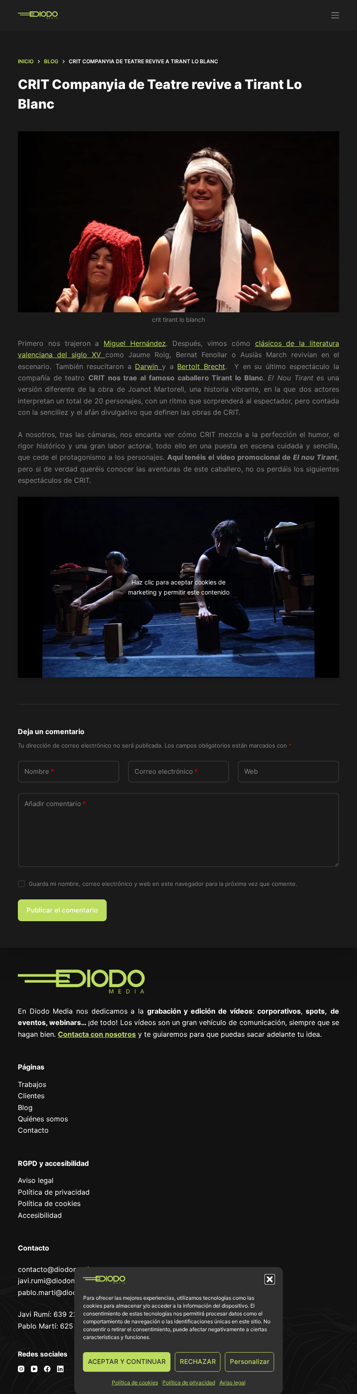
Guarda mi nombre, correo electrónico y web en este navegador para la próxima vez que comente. (163, 883)
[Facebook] (47, 1369)
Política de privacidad (188, 1382)
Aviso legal (232, 1382)
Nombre (39, 771)
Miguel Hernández (135, 343)
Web (251, 771)
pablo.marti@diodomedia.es (64, 1292)
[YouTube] (34, 1369)
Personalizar (249, 1361)
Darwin (148, 366)
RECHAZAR (198, 1361)
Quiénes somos (43, 1118)
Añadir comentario (55, 804)
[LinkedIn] (60, 1369)
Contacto (33, 1130)
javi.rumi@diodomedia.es (59, 1280)
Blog (25, 1107)
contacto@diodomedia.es (60, 1269)
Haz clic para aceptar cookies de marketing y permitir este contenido (178, 587)
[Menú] (335, 15)
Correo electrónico (166, 771)
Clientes (31, 1095)
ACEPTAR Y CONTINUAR (127, 1361)
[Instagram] (21, 1369)
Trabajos (32, 1084)
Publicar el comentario (62, 910)
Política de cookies (135, 1382)
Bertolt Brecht (201, 366)
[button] (270, 1279)
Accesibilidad (40, 1215)
